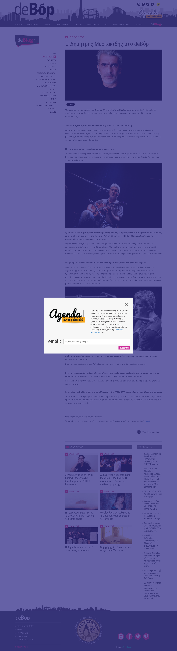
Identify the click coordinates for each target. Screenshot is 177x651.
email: (53, 341)
